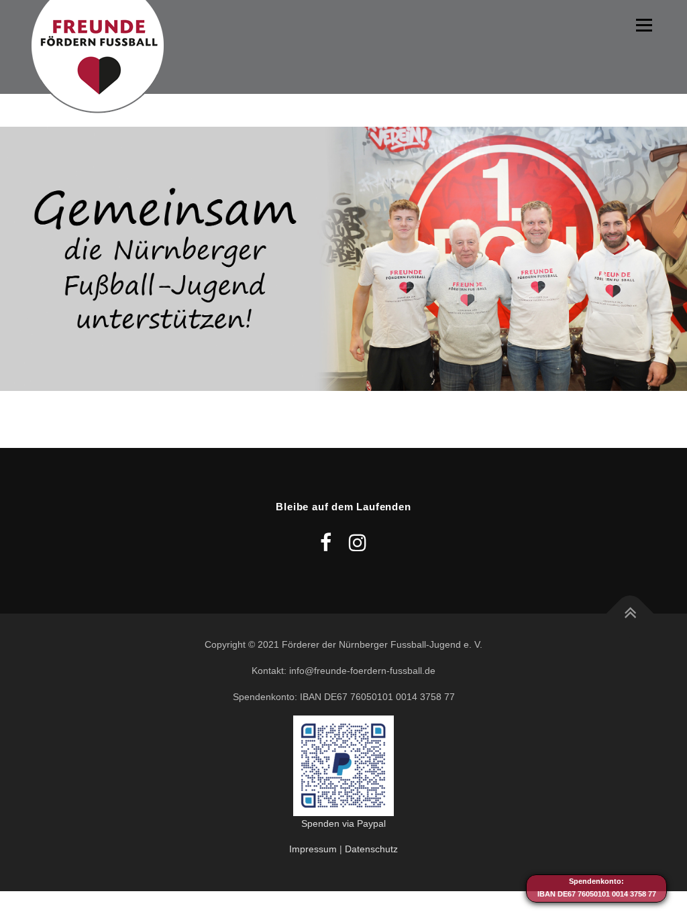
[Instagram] (357, 543)
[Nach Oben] (630, 614)
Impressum (313, 849)
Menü (643, 24)
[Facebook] (325, 543)
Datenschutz (371, 849)
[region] (343, 259)
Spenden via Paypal (343, 823)
